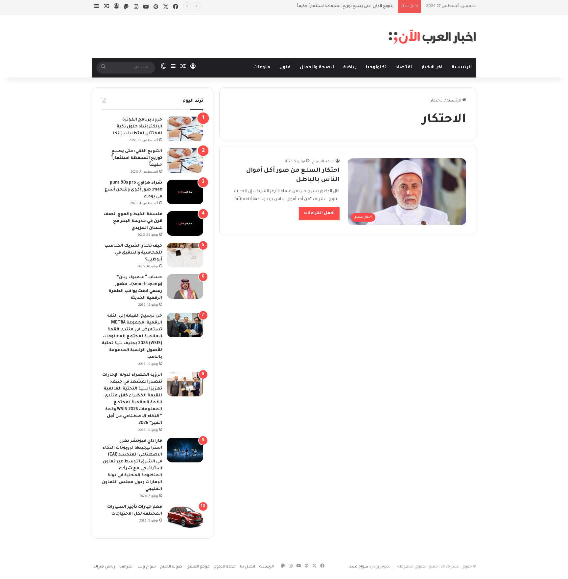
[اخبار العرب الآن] (432, 36)
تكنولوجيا (376, 67)
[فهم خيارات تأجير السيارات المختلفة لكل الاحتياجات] (185, 516)
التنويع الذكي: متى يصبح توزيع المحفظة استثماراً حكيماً (136, 158)
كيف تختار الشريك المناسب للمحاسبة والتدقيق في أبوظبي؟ (133, 253)
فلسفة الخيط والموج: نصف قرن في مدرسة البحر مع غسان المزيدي (133, 221)
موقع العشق (198, 567)
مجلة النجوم (225, 567)
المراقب (126, 567)
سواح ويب (147, 567)
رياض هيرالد (104, 567)
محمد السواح (323, 162)
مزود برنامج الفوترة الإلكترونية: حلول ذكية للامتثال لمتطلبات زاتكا (137, 127)
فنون (285, 67)
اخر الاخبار (431, 67)
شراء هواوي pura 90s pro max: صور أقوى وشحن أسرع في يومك (133, 190)
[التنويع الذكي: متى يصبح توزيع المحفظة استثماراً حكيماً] (185, 160)
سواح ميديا (358, 567)
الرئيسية (462, 67)
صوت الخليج (171, 567)
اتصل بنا (247, 567)
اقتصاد (404, 67)
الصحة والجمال (317, 67)
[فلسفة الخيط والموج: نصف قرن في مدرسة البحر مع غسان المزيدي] (185, 223)
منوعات (261, 67)
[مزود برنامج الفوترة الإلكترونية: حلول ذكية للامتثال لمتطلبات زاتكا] (185, 129)
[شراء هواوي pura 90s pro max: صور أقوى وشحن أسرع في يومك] (185, 192)
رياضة (350, 67)
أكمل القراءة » (319, 213)
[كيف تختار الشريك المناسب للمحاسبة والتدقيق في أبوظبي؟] (185, 255)
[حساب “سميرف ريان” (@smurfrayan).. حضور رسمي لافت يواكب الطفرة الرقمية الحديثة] (185, 286)
